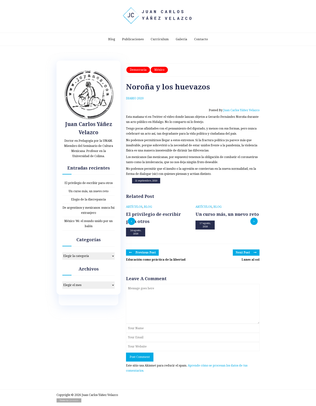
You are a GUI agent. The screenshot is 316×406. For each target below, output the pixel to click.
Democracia (138, 70)
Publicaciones (133, 39)
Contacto (201, 39)
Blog (111, 39)
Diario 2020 (135, 98)
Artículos (134, 206)
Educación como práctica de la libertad (156, 259)
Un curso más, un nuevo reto (88, 191)
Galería (181, 39)
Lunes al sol (250, 259)
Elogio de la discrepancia (88, 199)
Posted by (234, 110)
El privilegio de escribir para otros (89, 183)
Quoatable (73, 400)
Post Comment (140, 357)
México (159, 70)
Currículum (160, 39)
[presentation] (131, 221)
